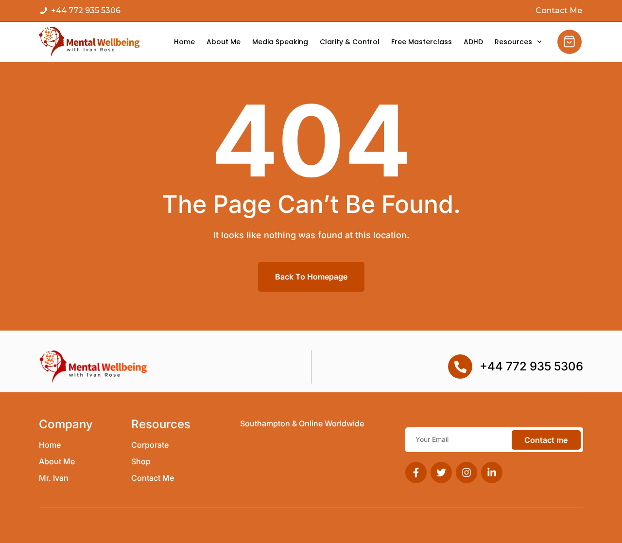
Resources (513, 42)
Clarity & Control (350, 42)
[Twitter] (441, 472)
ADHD (473, 42)
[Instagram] (466, 472)
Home (184, 42)
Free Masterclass (421, 42)
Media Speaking (280, 42)
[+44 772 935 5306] (460, 366)
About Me (224, 42)
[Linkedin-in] (491, 472)
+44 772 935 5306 (531, 366)
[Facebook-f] (416, 472)
